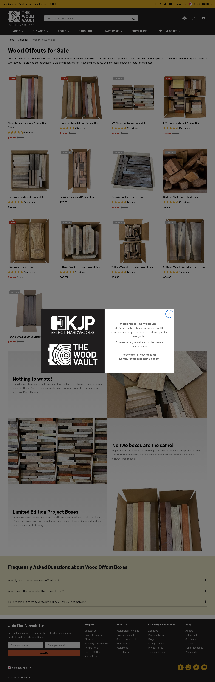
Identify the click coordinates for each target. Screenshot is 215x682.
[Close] (169, 314)
